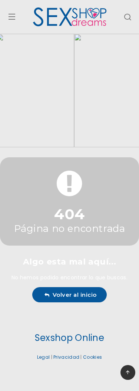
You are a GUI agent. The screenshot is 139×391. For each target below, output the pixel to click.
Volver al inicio (73, 294)
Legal (43, 357)
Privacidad (66, 357)
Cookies (92, 357)
